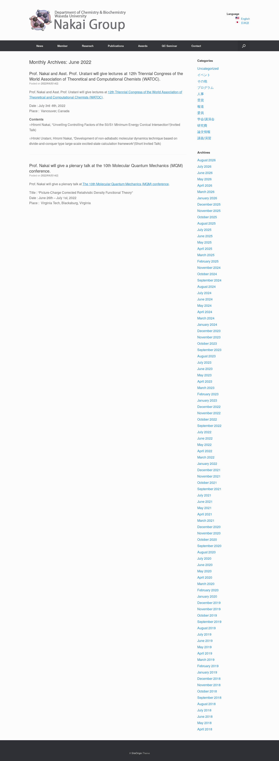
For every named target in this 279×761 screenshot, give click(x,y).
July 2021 (204, 495)
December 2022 (209, 406)
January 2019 (207, 672)
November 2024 (209, 267)
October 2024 (207, 273)
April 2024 (204, 311)
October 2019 (207, 615)
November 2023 (209, 337)
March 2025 (205, 255)
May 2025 (204, 242)
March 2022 (205, 457)
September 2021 (209, 488)
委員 (200, 112)
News (39, 46)
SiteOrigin (137, 753)
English (245, 19)
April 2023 (204, 381)
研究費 (202, 125)
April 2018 (204, 729)
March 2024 (205, 318)
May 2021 (204, 507)
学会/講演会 (205, 119)
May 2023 (204, 375)
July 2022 (204, 432)
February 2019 (208, 666)
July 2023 (204, 362)
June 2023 (205, 368)
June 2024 (205, 299)
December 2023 (209, 330)
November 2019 (209, 609)
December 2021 (209, 469)
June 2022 (205, 438)
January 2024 (207, 324)
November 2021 (209, 476)
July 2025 (204, 229)
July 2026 (204, 166)
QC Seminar (169, 46)
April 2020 (204, 577)
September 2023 (209, 349)
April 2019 (204, 653)
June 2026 (205, 172)
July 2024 (204, 292)
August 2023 (206, 356)
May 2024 (204, 305)
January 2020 (207, 596)
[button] (244, 45)
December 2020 (209, 526)
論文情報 (203, 131)
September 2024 (209, 280)
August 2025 (206, 223)
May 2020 (204, 571)
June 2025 (205, 236)
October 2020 (207, 539)
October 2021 (207, 482)
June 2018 (205, 716)
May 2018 (204, 722)
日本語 (245, 23)
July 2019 (204, 634)
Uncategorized (208, 68)
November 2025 (209, 210)
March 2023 (205, 387)
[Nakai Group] (78, 20)
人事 (200, 93)
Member (62, 46)
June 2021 (205, 501)
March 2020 (205, 583)
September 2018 (209, 697)
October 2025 (207, 217)
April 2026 (204, 185)
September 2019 (209, 621)
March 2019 (205, 659)
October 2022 (207, 419)
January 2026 (207, 198)
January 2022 (207, 463)
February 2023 (208, 394)
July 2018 (204, 710)
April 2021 (204, 514)
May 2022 (204, 444)
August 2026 (206, 160)
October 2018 (207, 691)
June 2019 (205, 640)
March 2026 (205, 191)
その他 (202, 81)
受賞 (200, 100)
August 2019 (206, 628)
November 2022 (209, 413)
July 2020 (204, 558)
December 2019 (209, 602)
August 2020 (206, 552)
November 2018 (209, 684)
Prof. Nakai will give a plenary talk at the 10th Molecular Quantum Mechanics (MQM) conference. (106, 168)
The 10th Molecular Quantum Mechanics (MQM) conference (126, 184)
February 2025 (208, 261)
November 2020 (209, 533)
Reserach (88, 46)
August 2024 (206, 286)
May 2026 (204, 179)
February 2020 (208, 590)
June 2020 (205, 564)
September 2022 (209, 425)
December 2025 (209, 204)
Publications (116, 46)
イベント (203, 74)
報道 (200, 106)
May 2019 (204, 647)
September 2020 (209, 545)
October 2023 (207, 343)
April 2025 (204, 248)
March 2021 (205, 520)
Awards (142, 46)
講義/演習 (204, 138)
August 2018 (206, 703)
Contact (196, 46)
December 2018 (209, 678)
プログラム (205, 87)
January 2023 (207, 400)
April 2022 (204, 451)
